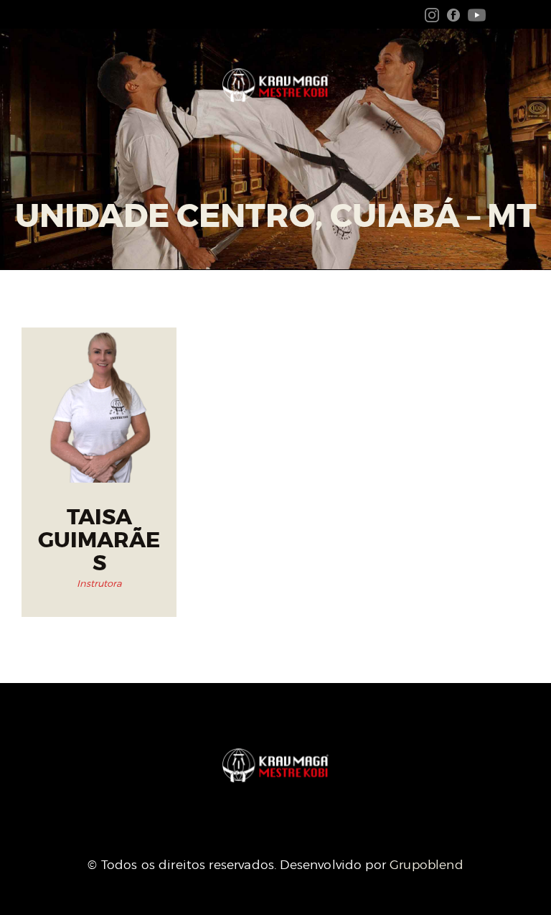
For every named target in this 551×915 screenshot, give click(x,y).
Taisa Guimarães (99, 540)
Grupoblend (426, 865)
